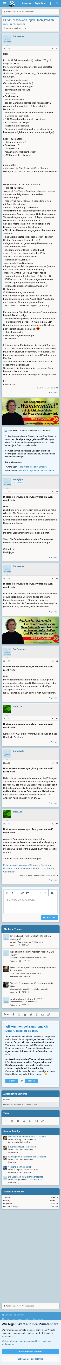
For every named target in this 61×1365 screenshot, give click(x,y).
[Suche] (57, 4)
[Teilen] (53, 48)
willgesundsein (15, 989)
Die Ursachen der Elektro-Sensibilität (25, 1177)
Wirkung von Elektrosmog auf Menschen (27, 1157)
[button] (7, 893)
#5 (57, 719)
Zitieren (54, 393)
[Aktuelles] (50, 4)
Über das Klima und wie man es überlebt (27, 1136)
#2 (57, 492)
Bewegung (13, 1152)
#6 (57, 763)
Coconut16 (14, 958)
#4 (57, 661)
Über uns (6, 1319)
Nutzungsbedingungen (35, 1319)
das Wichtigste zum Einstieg (33, 467)
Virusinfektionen (31, 1002)
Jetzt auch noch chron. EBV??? (26, 999)
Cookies (8, 1315)
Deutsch (20, 1315)
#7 (57, 824)
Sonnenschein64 (16, 1002)
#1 (57, 49)
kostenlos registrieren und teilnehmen (36, 470)
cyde (12, 973)
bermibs (6, 1099)
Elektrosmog (13, 1162)
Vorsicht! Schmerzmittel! (19, 1167)
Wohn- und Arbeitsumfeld (19, 1142)
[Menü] (4, 4)
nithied (55, 1206)
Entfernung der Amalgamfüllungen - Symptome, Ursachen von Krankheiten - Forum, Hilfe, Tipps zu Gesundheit (29, 868)
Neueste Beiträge (11, 1131)
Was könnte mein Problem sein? (30, 942)
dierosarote (11, 28)
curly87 (13, 942)
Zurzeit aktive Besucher (15, 1094)
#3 (57, 578)
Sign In (12, 1081)
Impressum (17, 1319)
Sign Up (31, 1081)
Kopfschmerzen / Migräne (19, 1172)
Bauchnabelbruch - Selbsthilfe (22, 1147)
